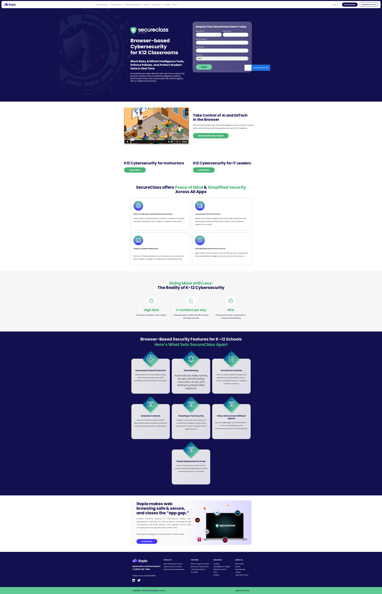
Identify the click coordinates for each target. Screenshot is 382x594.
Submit (204, 67)
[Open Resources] (161, 5)
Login (334, 5)
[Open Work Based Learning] (140, 5)
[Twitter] (139, 580)
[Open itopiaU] (150, 5)
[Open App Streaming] (108, 5)
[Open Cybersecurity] (122, 5)
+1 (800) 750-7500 (141, 569)
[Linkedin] (133, 580)
